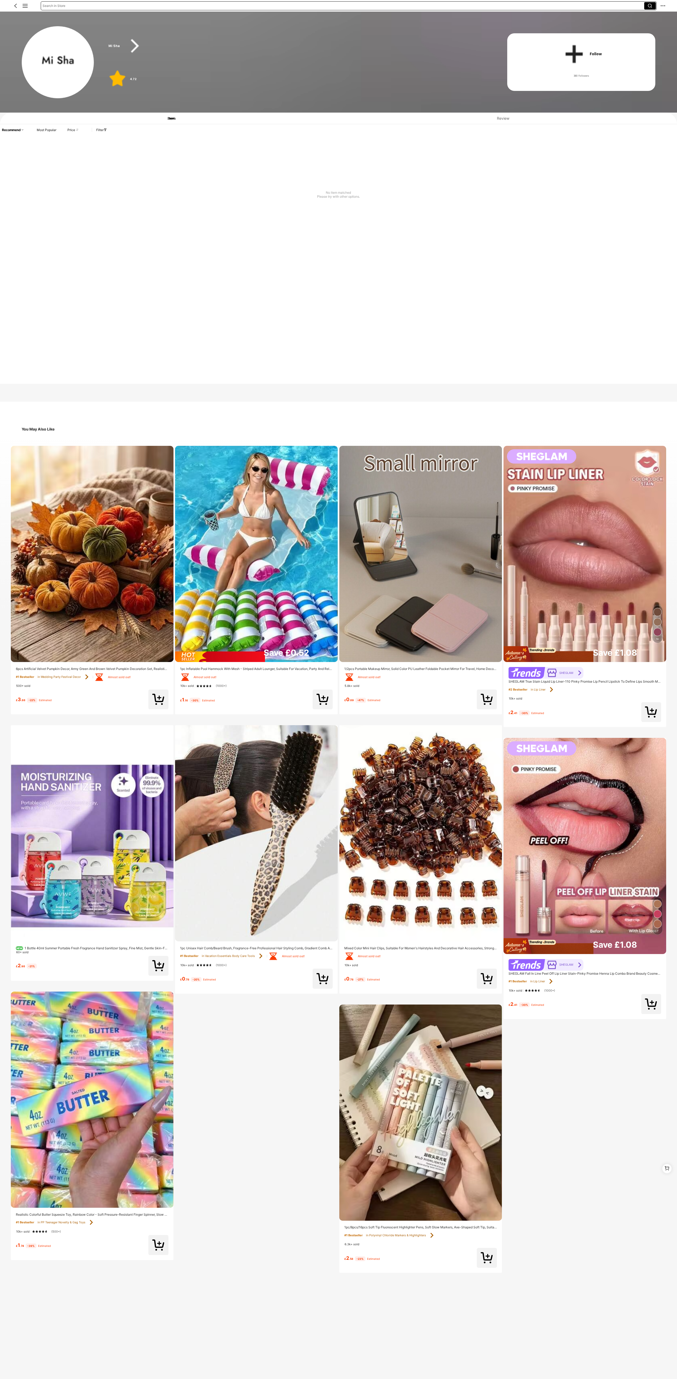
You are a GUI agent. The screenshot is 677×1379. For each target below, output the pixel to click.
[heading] (297, 46)
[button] (15, 6)
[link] (58, 62)
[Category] (25, 6)
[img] (256, 656)
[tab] (168, 118)
